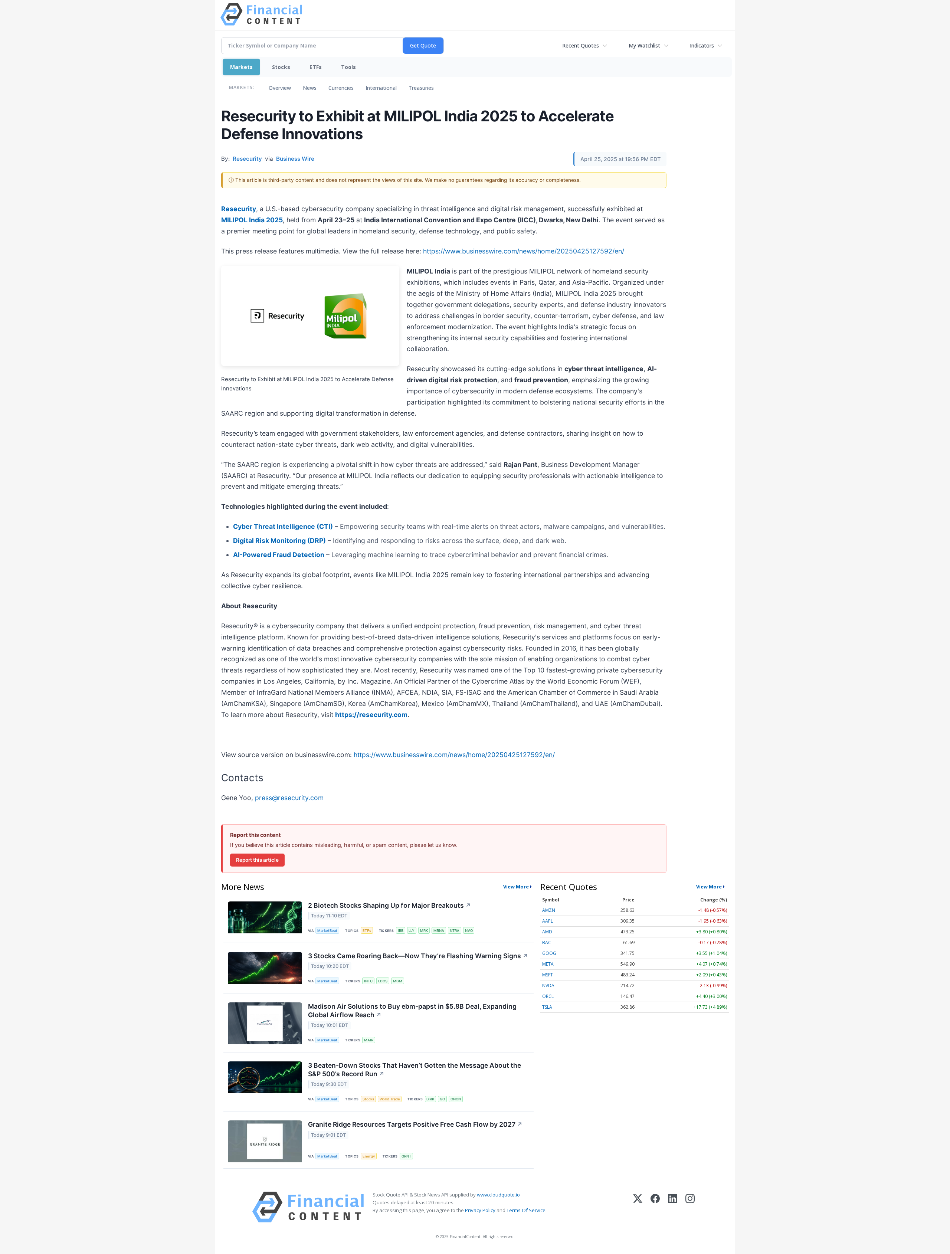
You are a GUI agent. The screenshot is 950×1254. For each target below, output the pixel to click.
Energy (369, 1156)
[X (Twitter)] (637, 1207)
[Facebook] (655, 1207)
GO (442, 1099)
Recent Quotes (580, 45)
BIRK (430, 1099)
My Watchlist (644, 45)
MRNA (438, 931)
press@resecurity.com (289, 798)
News (310, 87)
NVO (469, 931)
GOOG (549, 953)
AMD (547, 932)
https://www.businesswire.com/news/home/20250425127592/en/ (523, 251)
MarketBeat (327, 931)
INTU (368, 981)
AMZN (548, 910)
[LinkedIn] (672, 1207)
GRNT (406, 1156)
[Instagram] (690, 1207)
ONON (456, 1099)
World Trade (390, 1099)
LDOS (382, 981)
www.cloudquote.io (498, 1194)
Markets (241, 67)
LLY (412, 931)
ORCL (548, 996)
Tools (348, 67)
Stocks (281, 67)
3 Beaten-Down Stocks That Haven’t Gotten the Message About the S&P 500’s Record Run (414, 1069)
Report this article (257, 860)
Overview (280, 87)
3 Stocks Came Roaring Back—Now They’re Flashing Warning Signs (418, 956)
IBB (400, 931)
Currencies (341, 87)
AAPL (547, 921)
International (381, 87)
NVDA (548, 985)
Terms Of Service (526, 1210)
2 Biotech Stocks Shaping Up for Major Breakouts (389, 905)
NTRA (454, 931)
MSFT (547, 975)
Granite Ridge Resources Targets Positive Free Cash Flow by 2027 (415, 1124)
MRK (424, 931)
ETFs (315, 67)
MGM (397, 981)
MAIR (368, 1040)
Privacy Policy (480, 1210)
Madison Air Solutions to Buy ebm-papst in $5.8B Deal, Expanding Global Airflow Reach (412, 1010)
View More (516, 886)
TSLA (547, 1007)
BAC (546, 942)
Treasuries (421, 87)
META (548, 964)
